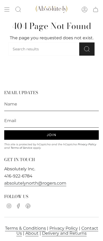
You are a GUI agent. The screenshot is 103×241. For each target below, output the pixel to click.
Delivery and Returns (64, 233)
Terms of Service (21, 148)
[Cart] (95, 9)
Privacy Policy (87, 144)
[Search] (87, 49)
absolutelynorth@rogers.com (35, 183)
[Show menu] (7, 9)
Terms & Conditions (25, 228)
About (32, 233)
